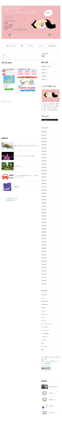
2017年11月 (44, 264)
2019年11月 (44, 186)
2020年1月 (43, 180)
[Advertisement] (15, 114)
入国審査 (43, 76)
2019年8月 (43, 196)
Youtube (43, 307)
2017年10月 (44, 267)
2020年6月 (43, 170)
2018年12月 (44, 222)
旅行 (42, 343)
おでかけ (43, 320)
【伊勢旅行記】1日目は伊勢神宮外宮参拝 (12, 199)
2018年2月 (43, 254)
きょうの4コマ (44, 327)
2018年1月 (43, 258)
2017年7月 (43, 277)
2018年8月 (43, 235)
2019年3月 (43, 212)
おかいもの (44, 314)
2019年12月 (44, 183)
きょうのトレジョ (45, 330)
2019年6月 (43, 203)
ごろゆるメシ (44, 336)
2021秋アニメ (44, 79)
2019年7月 (43, 199)
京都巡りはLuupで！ (46, 66)
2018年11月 (44, 225)
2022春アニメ (44, 72)
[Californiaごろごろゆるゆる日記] (31, 7)
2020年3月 (43, 173)
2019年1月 (43, 219)
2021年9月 (43, 148)
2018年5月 (43, 245)
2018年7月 (43, 238)
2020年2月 (43, 177)
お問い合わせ (52, 45)
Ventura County (45, 304)
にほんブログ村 (45, 365)
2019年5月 (43, 206)
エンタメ (41, 45)
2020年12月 (44, 161)
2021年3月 (43, 154)
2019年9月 (43, 193)
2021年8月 (43, 151)
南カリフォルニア (11, 45)
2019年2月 (43, 216)
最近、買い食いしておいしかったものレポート (27, 145)
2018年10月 (44, 228)
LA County (43, 294)
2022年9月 (43, 135)
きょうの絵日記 (45, 333)
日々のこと (31, 45)
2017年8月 (43, 274)
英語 (22, 45)
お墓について (18, 166)
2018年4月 (43, 248)
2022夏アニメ (44, 69)
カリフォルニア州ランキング (47, 370)
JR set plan (7, 57)
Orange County (44, 301)
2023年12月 (44, 131)
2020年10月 (44, 164)
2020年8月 (43, 167)
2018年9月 (43, 232)
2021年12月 (44, 144)
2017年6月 (43, 280)
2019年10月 (44, 190)
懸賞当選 (17, 186)
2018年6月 (43, 241)
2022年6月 (43, 138)
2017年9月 (43, 270)
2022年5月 (43, 141)
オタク (43, 317)
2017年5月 (43, 283)
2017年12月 (44, 261)
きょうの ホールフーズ (46, 323)
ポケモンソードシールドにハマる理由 (24, 156)
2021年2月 (43, 157)
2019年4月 (43, 209)
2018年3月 (43, 251)
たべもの (43, 340)
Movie (42, 298)
